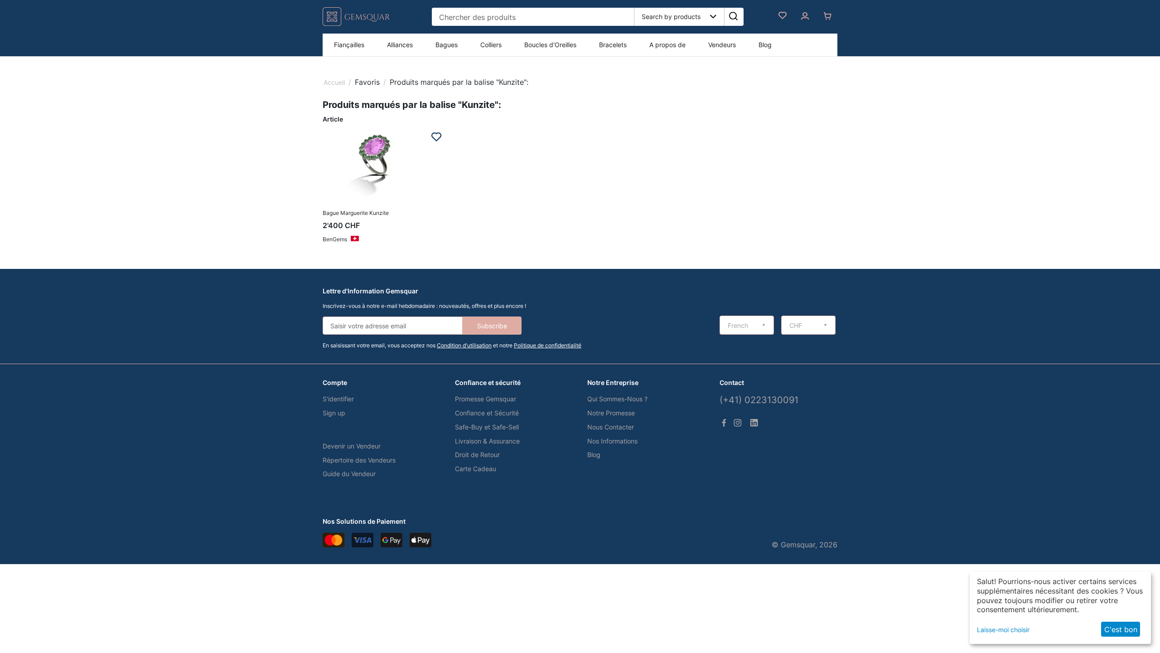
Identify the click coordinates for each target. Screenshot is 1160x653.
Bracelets (613, 45)
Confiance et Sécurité (487, 413)
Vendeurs (722, 45)
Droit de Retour (477, 454)
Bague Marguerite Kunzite (356, 213)
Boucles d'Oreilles (550, 45)
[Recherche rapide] (733, 17)
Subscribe (492, 326)
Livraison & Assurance (487, 441)
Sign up (334, 413)
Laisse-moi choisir (1003, 630)
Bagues (446, 45)
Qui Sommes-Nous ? (617, 399)
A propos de (667, 45)
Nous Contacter (610, 427)
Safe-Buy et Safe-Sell (487, 427)
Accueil (334, 82)
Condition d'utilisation (464, 345)
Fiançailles (349, 45)
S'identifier (338, 399)
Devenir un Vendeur (352, 446)
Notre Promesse (611, 413)
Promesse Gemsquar (485, 399)
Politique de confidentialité (547, 345)
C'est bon (1120, 629)
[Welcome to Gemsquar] (356, 24)
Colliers (491, 45)
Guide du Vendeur (349, 474)
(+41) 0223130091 (759, 400)
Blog (765, 45)
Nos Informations (612, 441)
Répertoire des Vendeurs (359, 460)
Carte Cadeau (475, 469)
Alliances (400, 45)
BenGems (335, 239)
